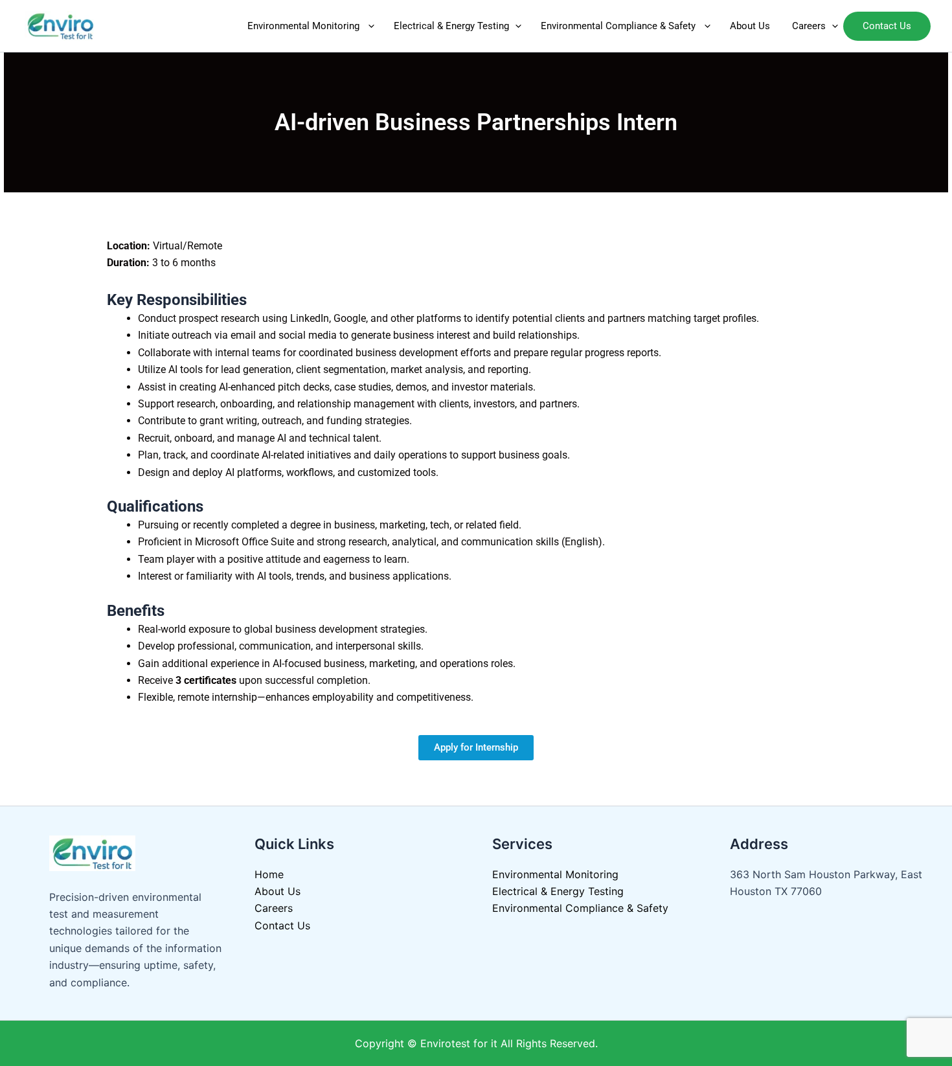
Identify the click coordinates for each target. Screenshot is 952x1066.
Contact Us (284, 925)
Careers (809, 26)
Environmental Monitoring (304, 26)
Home (269, 874)
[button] (368, 26)
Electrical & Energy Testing (451, 26)
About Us (751, 26)
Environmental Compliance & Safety (619, 26)
